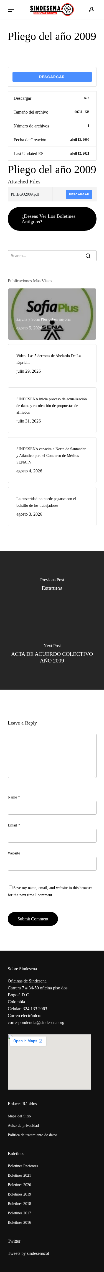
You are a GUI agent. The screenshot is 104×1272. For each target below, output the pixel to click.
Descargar (52, 77)
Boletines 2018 (19, 1204)
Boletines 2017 (19, 1213)
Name (14, 797)
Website (14, 853)
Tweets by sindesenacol (28, 1253)
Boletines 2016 (19, 1222)
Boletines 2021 (19, 1175)
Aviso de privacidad (23, 1125)
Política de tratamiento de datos (32, 1135)
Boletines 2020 (19, 1185)
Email (14, 825)
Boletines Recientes (23, 1166)
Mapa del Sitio (19, 1116)
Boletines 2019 (19, 1194)
